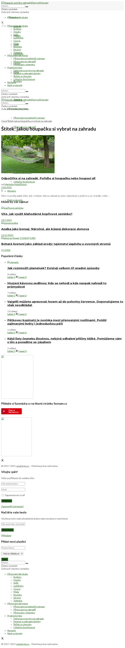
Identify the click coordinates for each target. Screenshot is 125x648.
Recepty (11, 190)
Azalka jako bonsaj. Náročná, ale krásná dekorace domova (45, 229)
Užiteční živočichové (24, 181)
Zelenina (17, 52)
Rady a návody (14, 199)
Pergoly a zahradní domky (27, 73)
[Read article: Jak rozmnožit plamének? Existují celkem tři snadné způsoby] (65, 262)
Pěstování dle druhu (17, 17)
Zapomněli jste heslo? (12, 506)
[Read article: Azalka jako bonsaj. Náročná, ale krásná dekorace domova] (62, 222)
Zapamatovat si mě (15, 495)
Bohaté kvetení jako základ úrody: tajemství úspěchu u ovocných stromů (56, 244)
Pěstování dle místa (17, 55)
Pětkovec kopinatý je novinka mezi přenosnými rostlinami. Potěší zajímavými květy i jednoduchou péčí (56, 321)
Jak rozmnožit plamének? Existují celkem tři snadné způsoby (53, 268)
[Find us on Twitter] (2, 22)
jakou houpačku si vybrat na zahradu (33, 120)
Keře (15, 34)
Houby (17, 31)
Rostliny (17, 81)
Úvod (4, 120)
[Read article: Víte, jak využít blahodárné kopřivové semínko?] (62, 207)
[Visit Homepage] (24, 2)
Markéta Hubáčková (15, 184)
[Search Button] (27, 6)
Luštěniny (18, 37)
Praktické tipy (14, 67)
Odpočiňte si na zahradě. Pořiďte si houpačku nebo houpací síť (48, 178)
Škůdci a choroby (22, 76)
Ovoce (16, 40)
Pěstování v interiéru (24, 64)
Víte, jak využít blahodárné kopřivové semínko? (36, 214)
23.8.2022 (6, 187)
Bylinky (17, 28)
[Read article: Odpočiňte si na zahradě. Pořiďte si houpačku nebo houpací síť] (62, 154)
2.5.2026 (5, 250)
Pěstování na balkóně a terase (29, 117)
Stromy (17, 49)
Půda (16, 43)
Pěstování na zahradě (24, 61)
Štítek (10, 120)
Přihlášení (6, 535)
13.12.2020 (7, 235)
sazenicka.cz (22, 465)
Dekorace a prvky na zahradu (28, 70)
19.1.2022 (6, 220)
